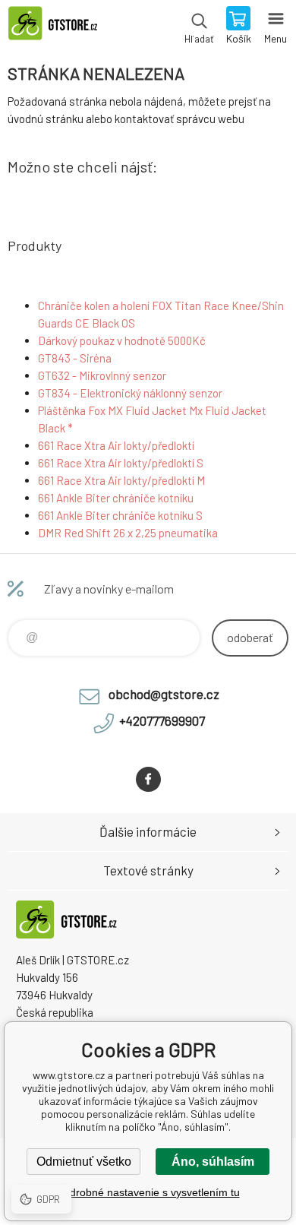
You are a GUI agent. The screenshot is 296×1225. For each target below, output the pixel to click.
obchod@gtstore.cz (164, 693)
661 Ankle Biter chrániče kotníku (116, 498)
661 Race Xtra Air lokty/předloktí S (120, 463)
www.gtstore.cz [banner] (60, 26)
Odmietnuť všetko (83, 1161)
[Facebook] (148, 779)
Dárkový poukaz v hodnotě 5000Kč (122, 340)
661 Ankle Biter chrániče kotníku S (120, 515)
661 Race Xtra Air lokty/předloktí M (121, 480)
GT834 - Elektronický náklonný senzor (130, 393)
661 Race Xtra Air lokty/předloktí (116, 445)
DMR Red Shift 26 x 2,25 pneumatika (128, 533)
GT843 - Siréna (75, 358)
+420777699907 (162, 720)
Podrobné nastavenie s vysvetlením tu (148, 1192)
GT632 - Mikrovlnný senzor (102, 375)
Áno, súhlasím (213, 1161)
